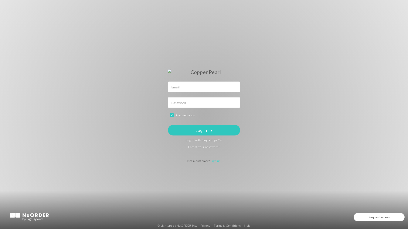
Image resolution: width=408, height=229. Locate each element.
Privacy (205, 225)
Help (247, 225)
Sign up (216, 161)
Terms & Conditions (227, 225)
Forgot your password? (204, 147)
